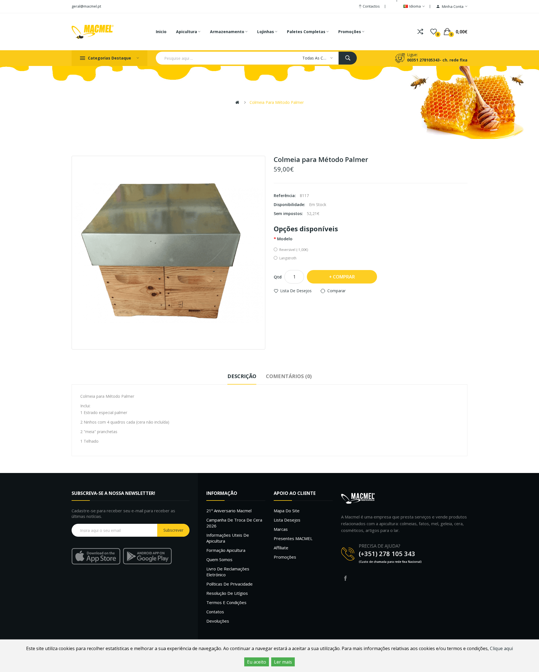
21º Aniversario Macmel (229, 510)
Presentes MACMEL (293, 538)
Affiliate (281, 547)
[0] (433, 31)
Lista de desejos (296, 290)
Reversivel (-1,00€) (293, 249)
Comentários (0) (289, 376)
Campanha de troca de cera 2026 (234, 523)
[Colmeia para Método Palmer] (168, 252)
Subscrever (173, 530)
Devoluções (217, 621)
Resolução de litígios (227, 593)
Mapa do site (287, 510)
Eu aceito (256, 662)
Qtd (278, 277)
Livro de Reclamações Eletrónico (227, 571)
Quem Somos (219, 559)
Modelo (285, 238)
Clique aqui (501, 648)
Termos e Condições (226, 602)
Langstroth (287, 258)
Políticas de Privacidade (229, 584)
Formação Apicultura (225, 550)
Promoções (285, 557)
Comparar (336, 290)
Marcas (281, 529)
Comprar (344, 277)
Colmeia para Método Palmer (277, 102)
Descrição (241, 376)
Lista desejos (287, 520)
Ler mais (283, 662)
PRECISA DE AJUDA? (379, 546)
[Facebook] (345, 578)
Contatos (215, 611)
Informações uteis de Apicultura (227, 538)
